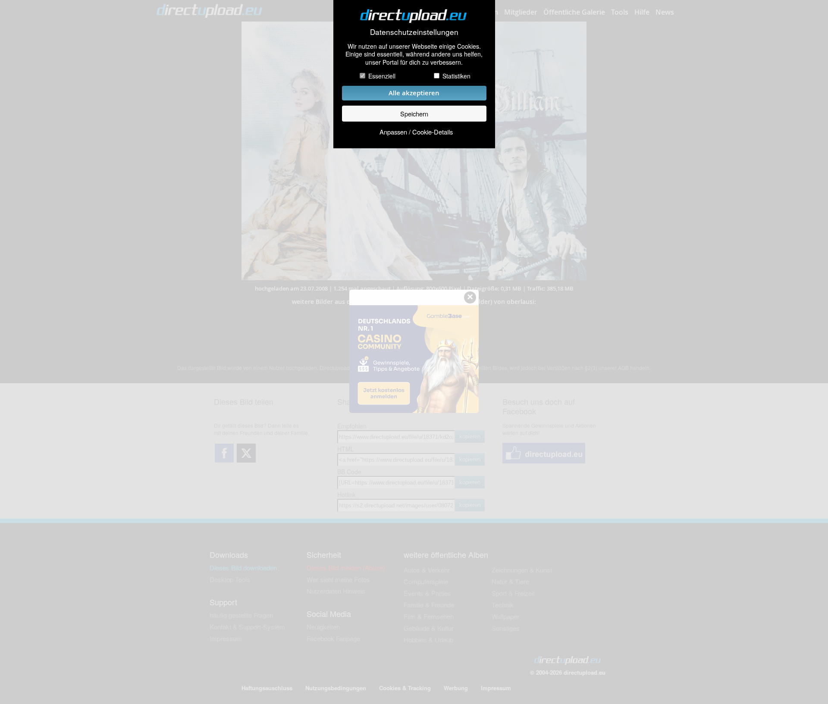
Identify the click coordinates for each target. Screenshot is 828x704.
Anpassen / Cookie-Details (416, 131)
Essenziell (381, 76)
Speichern (414, 113)
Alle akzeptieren (414, 93)
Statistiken (456, 76)
